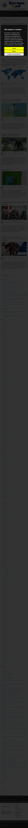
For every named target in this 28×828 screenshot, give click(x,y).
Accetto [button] (14, 48)
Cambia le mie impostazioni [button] (14, 54)
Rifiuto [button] (14, 51)
